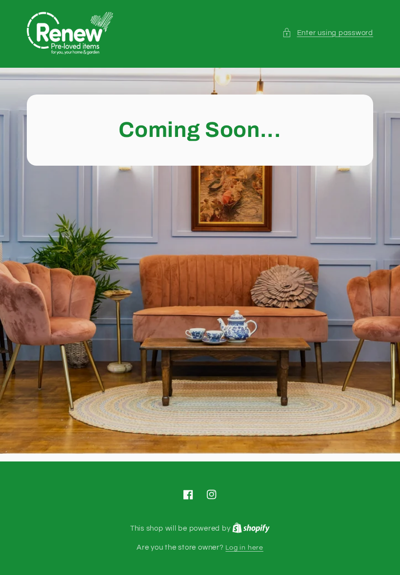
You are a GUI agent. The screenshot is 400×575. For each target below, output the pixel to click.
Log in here (244, 547)
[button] (327, 32)
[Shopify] (251, 528)
